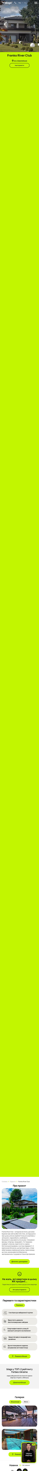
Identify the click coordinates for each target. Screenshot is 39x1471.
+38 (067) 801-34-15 (15, 3)
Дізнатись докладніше (19, 1261)
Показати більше (21, 1356)
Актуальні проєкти (19, 1290)
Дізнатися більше (19, 1382)
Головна (4, 1182)
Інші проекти (19, 65)
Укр (19, 3)
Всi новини (26, 1465)
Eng (25, 3)
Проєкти (13, 1182)
